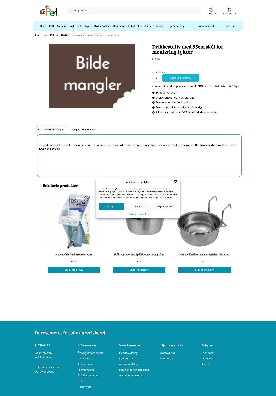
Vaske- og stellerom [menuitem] (131, 375)
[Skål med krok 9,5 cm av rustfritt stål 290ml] (204, 221)
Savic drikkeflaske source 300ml (73, 254)
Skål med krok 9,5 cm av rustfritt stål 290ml (204, 254)
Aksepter (111, 206)
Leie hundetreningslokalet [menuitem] (135, 369)
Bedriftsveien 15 (45, 353)
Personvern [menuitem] (85, 386)
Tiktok (205, 364)
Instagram (208, 358)
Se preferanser (164, 206)
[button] (175, 182)
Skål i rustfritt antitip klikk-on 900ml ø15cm (139, 254)
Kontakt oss (144, 214)
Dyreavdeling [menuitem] (127, 358)
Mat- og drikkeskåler (60, 35)
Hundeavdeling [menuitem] (128, 353)
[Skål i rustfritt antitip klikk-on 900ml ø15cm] (139, 221)
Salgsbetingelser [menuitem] (88, 375)
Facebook (208, 353)
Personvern (133, 214)
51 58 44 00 (53, 367)
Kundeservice (229, 13)
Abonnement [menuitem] (86, 364)
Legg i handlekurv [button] (73, 269)
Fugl (45, 35)
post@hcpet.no (44, 371)
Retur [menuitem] (81, 381)
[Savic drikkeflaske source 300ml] (73, 221)
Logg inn (211, 13)
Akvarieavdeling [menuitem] (129, 364)
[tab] (51, 130)
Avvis (138, 206)
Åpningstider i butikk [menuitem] (90, 353)
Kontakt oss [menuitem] (167, 353)
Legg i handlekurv (180, 77)
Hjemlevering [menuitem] (86, 369)
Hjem (36, 35)
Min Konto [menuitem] (84, 358)
